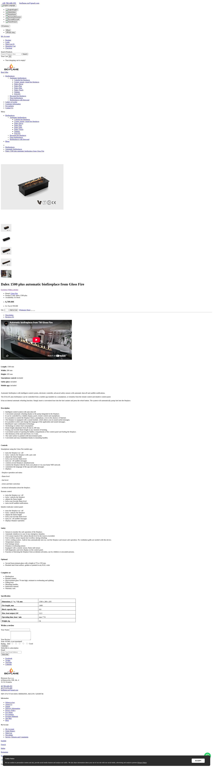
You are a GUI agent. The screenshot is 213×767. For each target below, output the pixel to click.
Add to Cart (13, 310)
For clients (9, 712)
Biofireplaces (10, 76)
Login (7, 42)
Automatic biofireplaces (18, 78)
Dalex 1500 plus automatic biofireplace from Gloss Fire (24, 151)
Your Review (5, 639)
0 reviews (4, 290)
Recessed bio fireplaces (18, 96)
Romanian (17, 17)
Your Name (5, 630)
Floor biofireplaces (16, 98)
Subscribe (5, 654)
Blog (7, 720)
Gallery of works (11, 102)
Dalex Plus (18, 86)
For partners (9, 106)
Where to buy (10, 702)
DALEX (17, 94)
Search (25, 54)
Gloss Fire (14, 293)
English (15, 10)
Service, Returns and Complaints (16, 737)
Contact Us (9, 108)
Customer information (13, 104)
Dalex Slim (18, 88)
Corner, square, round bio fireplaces (26, 82)
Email (3, 650)
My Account (9, 729)
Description (9, 315)
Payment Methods (11, 716)
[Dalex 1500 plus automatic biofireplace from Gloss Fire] (32, 219)
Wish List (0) (9, 44)
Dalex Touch (18, 90)
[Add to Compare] (34, 310)
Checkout (8, 48)
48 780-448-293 (6, 686)
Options (17, 92)
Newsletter (9, 735)
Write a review (13, 290)
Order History (10, 731)
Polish (14, 14)
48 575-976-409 (6, 688)
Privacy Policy (10, 710)
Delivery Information (12, 708)
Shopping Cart (10, 46)
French (14, 22)
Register (8, 40)
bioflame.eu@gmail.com (9, 690)
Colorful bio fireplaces (22, 80)
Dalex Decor (18, 84)
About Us (8, 704)
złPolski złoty (10, 32)
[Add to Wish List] (32, 310)
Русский (16, 19)
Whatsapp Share (25, 310)
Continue (4, 646)
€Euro (8, 30)
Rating (3, 644)
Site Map (8, 718)
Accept (198, 761)
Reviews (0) (9, 317)
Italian (14, 12)
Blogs (7, 141)
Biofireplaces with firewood (19, 100)
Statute (7, 706)
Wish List (8, 733)
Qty (2, 310)
